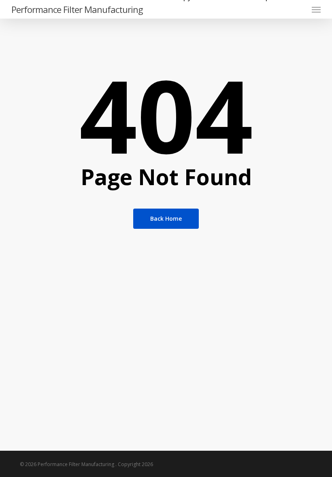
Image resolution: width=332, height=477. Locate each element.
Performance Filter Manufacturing (77, 9)
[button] (316, 9)
